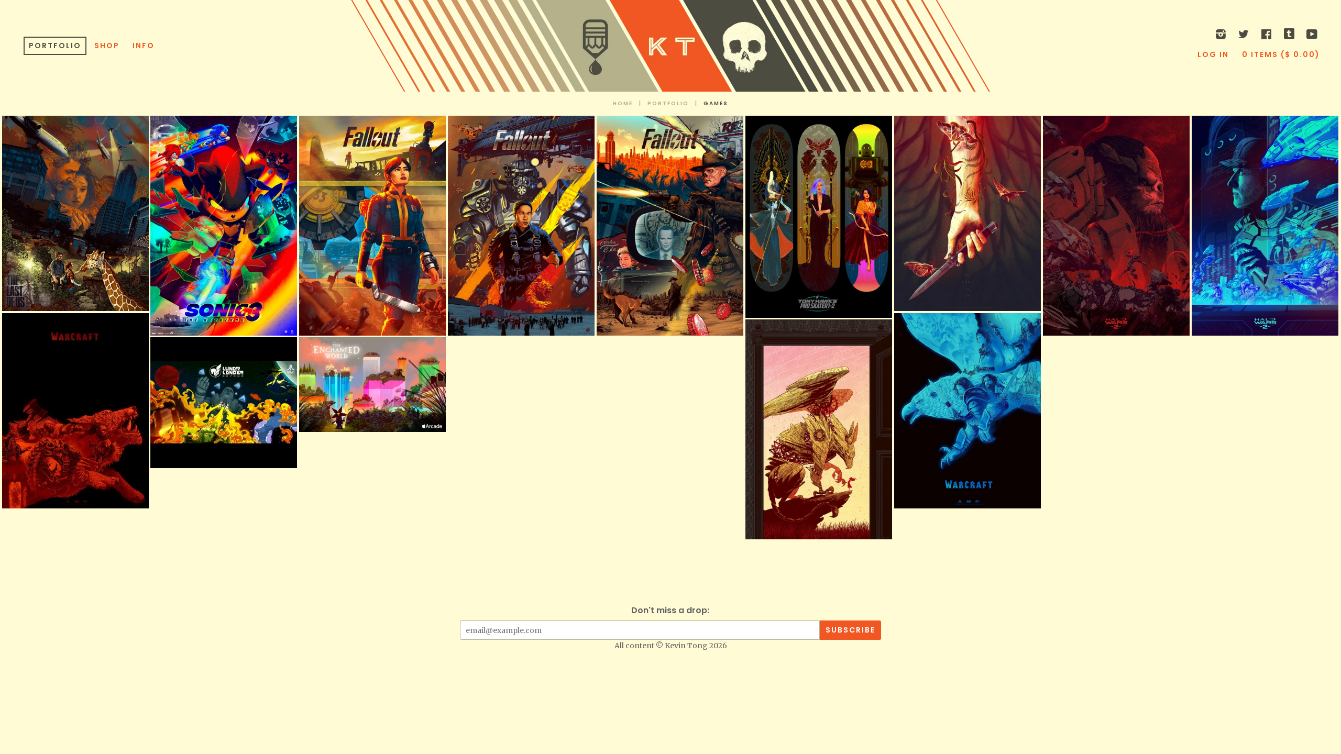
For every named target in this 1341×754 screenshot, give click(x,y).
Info (144, 45)
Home (623, 103)
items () (1281, 54)
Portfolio (55, 45)
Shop (106, 45)
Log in (1213, 54)
